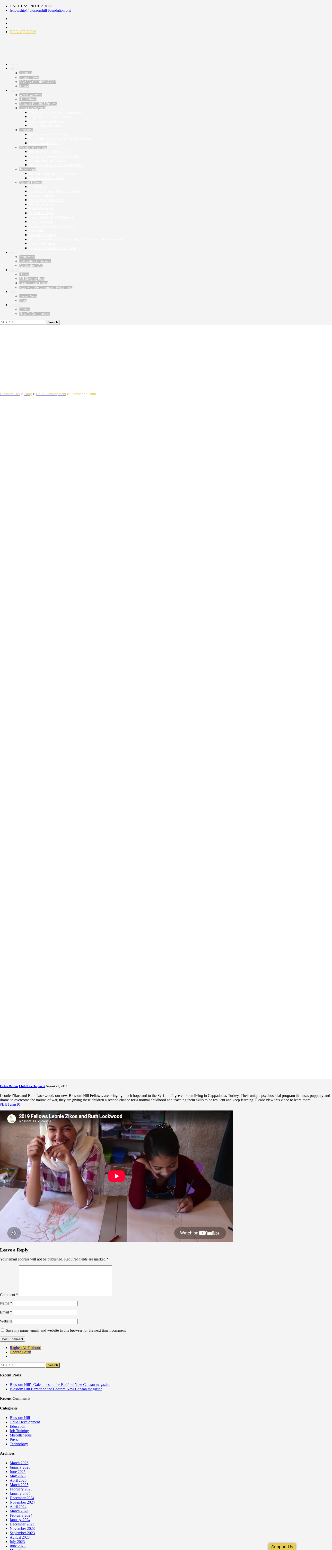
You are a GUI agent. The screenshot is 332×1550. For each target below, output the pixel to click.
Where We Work (30, 95)
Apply (14, 252)
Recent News (28, 296)
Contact (15, 305)
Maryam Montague (42, 195)
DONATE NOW (23, 32)
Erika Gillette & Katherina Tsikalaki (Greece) (60, 139)
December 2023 (22, 1524)
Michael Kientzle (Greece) (47, 178)
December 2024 (22, 1498)
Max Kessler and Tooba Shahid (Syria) (56, 165)
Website (6, 1321)
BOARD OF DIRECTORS (37, 82)
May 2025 (18, 1476)
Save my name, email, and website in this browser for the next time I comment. (66, 1330)
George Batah (20, 1352)
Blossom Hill (20, 1418)
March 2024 (19, 1511)
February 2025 (21, 1489)
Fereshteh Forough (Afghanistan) (52, 174)
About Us (16, 68)
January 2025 (20, 1493)
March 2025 (19, 1485)
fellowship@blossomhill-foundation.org (40, 10)
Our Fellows (27, 99)
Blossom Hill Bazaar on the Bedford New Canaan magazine (56, 1389)
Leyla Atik (36, 230)
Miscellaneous (21, 1435)
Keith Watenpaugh (41, 209)
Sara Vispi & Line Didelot (47, 200)
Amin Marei (37, 187)
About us (25, 73)
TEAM (24, 86)
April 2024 (18, 1507)
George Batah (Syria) (44, 143)
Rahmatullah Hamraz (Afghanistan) (53, 156)
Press (22, 300)
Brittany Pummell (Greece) (48, 160)
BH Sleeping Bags (31, 279)
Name (6, 1303)
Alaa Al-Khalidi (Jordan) (46, 125)
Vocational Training (33, 147)
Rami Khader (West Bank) (47, 121)
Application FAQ (31, 265)
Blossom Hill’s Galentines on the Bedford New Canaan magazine (60, 1385)
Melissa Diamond (41, 204)
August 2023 (20, 1537)
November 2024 (22, 1502)
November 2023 (22, 1528)
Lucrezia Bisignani (42, 244)
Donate (14, 270)
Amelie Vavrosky (41, 222)
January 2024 (20, 1520)
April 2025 (18, 1480)
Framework (27, 257)
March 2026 (19, 1463)
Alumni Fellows (30, 182)
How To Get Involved (34, 314)
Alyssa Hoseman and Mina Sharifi (52, 248)
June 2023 (18, 1546)
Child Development (32, 108)
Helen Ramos (9, 1086)
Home (14, 64)
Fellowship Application (35, 261)
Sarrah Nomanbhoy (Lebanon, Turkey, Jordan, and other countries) (75, 239)
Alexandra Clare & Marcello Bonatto (54, 191)
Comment (9, 1295)
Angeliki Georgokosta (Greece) (50, 117)
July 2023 (17, 1542)
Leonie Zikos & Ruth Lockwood (51, 226)
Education (26, 130)
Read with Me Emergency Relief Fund (45, 287)
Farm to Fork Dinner (33, 283)
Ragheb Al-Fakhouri (25, 1348)
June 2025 (18, 1472)
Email (6, 1312)
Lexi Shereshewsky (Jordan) (48, 134)
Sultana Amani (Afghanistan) (49, 152)
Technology (27, 169)
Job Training (19, 1431)
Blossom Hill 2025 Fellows (38, 104)
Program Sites (29, 77)
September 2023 (22, 1533)
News (13, 292)
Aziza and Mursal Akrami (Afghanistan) (56, 112)
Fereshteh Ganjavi (41, 213)
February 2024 (21, 1515)
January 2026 (20, 1467)
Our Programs (19, 90)
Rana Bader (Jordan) (43, 235)
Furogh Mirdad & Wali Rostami (51, 217)
